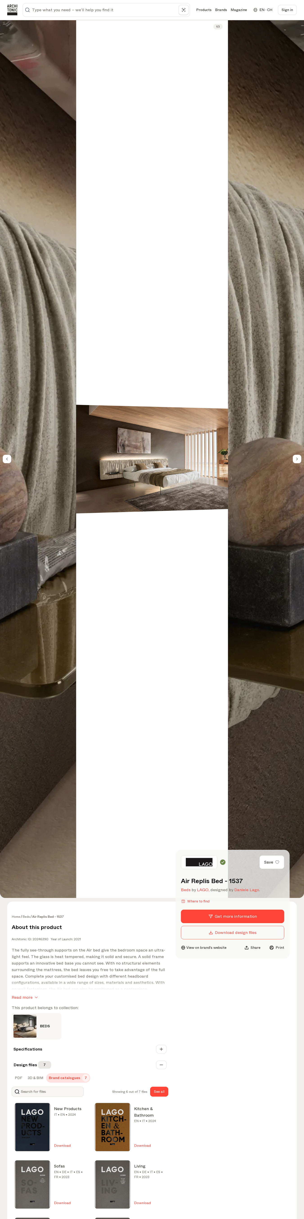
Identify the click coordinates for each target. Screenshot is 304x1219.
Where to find (198, 901)
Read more (22, 997)
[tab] (18, 1078)
